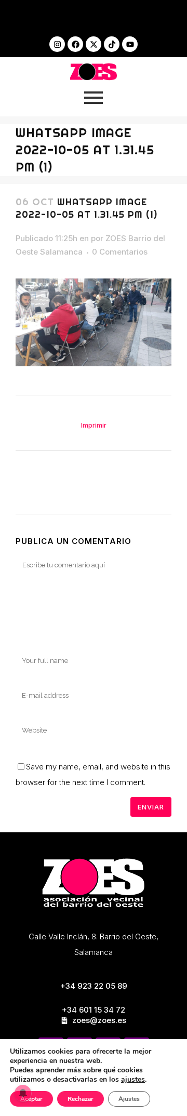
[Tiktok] (111, 44)
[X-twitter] (93, 44)
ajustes (133, 1079)
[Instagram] (57, 44)
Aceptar (31, 1099)
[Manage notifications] (23, 1093)
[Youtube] (130, 44)
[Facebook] (75, 44)
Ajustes (129, 1099)
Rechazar (81, 1099)
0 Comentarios (120, 252)
